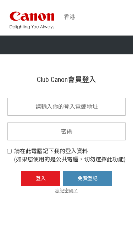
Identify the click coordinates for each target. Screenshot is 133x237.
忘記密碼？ (66, 190)
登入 (41, 178)
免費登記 (88, 178)
